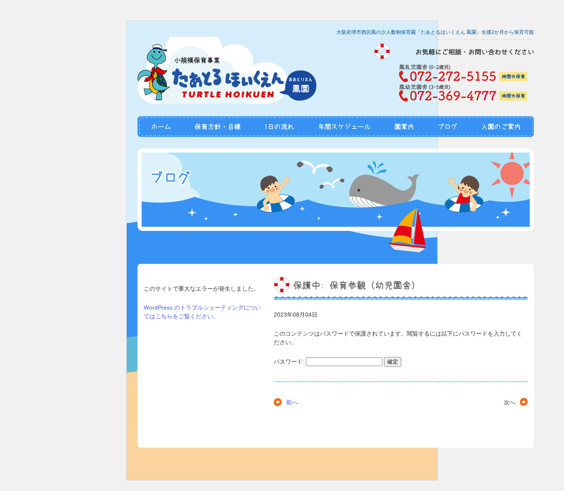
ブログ (447, 126)
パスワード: (290, 361)
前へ (292, 402)
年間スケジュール (344, 126)
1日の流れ (279, 126)
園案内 (404, 126)
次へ (509, 402)
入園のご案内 (501, 126)
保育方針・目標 (218, 126)
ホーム (160, 126)
